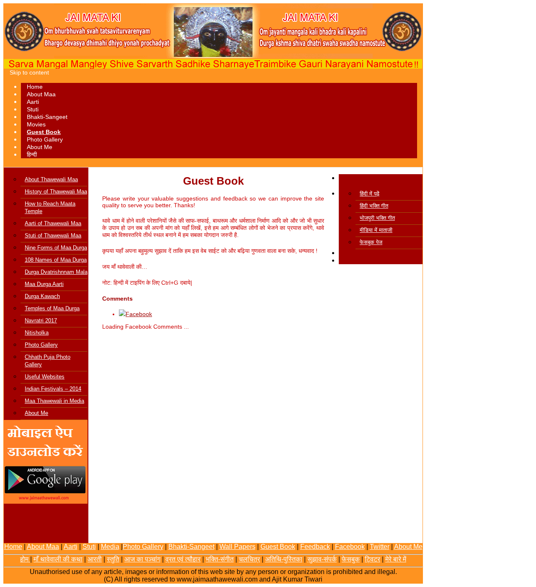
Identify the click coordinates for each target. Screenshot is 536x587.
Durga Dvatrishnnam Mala (56, 272)
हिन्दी (32, 154)
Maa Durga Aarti (44, 284)
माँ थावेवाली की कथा (58, 559)
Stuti (33, 109)
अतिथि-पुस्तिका (283, 559)
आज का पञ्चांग (142, 559)
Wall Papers (237, 546)
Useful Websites (44, 376)
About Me (39, 147)
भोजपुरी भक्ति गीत (377, 218)
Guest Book (44, 132)
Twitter (379, 546)
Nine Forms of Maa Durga (56, 248)
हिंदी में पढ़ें (369, 194)
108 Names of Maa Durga (56, 260)
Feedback (315, 546)
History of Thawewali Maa (56, 191)
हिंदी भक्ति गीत (374, 206)
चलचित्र (249, 559)
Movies (36, 124)
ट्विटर (372, 559)
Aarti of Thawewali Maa (53, 223)
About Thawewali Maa (51, 179)
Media (110, 546)
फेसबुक (351, 559)
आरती (95, 559)
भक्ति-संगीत (220, 559)
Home (35, 86)
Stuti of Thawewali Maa (53, 235)
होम (25, 559)
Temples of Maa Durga (52, 308)
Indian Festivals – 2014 (53, 389)
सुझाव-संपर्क (322, 559)
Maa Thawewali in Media (54, 401)
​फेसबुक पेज (371, 242)
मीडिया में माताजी (376, 230)
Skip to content (29, 72)
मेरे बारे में (395, 559)
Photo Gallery (45, 139)
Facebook (350, 546)
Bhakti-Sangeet (47, 116)
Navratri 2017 (41, 320)
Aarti (33, 101)
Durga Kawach (42, 296)
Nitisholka (37, 333)
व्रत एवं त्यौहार (183, 559)
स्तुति (113, 559)
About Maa (41, 94)
